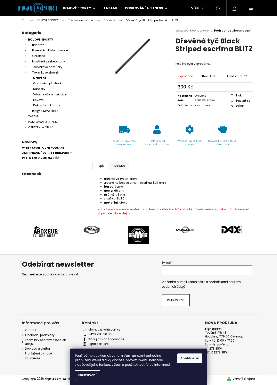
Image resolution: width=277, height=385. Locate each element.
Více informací (158, 364)
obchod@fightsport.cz (104, 329)
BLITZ (243, 76)
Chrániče (38, 56)
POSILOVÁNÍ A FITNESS (43, 122)
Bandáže (38, 45)
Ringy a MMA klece (45, 111)
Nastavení (87, 375)
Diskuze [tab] (119, 166)
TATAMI (33, 116)
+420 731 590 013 (100, 334)
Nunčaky (39, 89)
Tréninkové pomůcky (47, 67)
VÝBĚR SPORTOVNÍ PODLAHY (43, 147)
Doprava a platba (37, 348)
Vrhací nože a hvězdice (50, 94)
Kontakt (30, 330)
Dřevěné (40, 78)
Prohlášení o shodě (38, 353)
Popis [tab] (100, 166)
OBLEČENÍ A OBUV (40, 127)
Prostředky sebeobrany (48, 61)
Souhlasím (189, 358)
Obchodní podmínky (40, 335)
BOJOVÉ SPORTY (40, 39)
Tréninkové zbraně (45, 72)
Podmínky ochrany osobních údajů (45, 342)
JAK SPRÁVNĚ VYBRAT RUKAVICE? (47, 153)
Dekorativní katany (46, 105)
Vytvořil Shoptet (244, 379)
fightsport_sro (98, 344)
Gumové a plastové (47, 83)
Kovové (38, 100)
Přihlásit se (175, 300)
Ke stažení (32, 358)
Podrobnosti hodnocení (232, 31)
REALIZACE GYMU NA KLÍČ (40, 158)
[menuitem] (79, 8)
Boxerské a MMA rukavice (50, 50)
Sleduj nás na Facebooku (106, 339)
